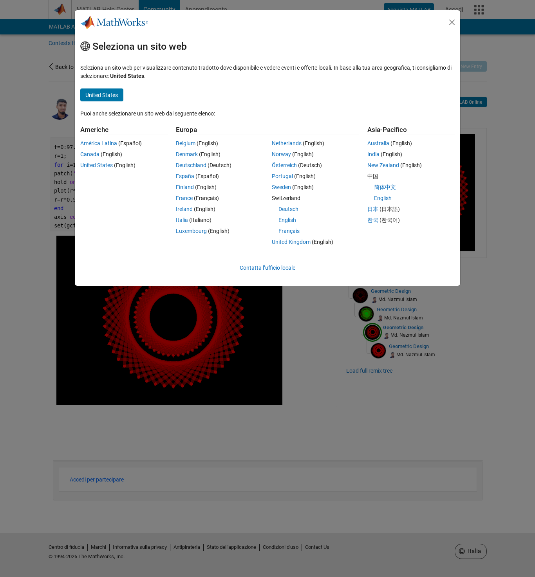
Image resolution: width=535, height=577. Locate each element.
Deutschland (191, 165)
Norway (281, 154)
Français (289, 231)
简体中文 (385, 187)
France (184, 198)
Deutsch (288, 209)
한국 (372, 220)
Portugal (282, 176)
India (373, 154)
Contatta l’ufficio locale (267, 268)
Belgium (185, 143)
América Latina (98, 143)
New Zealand (383, 165)
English (287, 220)
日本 (372, 209)
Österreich (284, 165)
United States (96, 165)
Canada (89, 154)
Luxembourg (191, 231)
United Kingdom (291, 242)
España (185, 176)
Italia (182, 220)
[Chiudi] (451, 22)
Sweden (281, 187)
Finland (185, 187)
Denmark (187, 154)
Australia (378, 143)
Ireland (184, 209)
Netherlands (287, 143)
